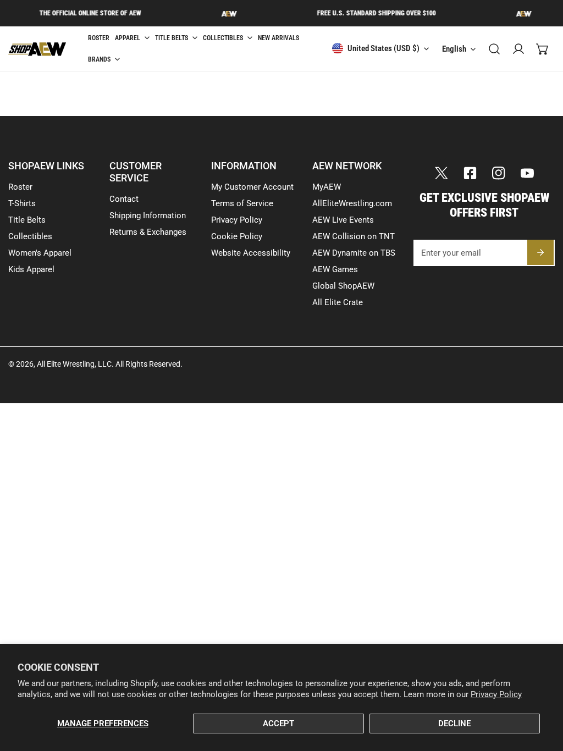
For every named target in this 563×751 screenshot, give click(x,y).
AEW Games (335, 269)
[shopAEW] (52, 49)
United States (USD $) (383, 48)
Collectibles (30, 236)
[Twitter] (441, 173)
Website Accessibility (250, 253)
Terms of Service (242, 203)
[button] (543, 49)
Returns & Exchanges (147, 232)
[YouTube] (527, 173)
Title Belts (27, 220)
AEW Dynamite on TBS (353, 253)
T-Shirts (22, 203)
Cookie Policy (236, 236)
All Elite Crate (337, 302)
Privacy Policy (496, 694)
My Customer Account (252, 187)
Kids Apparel (31, 269)
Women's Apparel (39, 253)
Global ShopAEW (343, 286)
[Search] (494, 49)
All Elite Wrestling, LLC (74, 364)
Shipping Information (147, 215)
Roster (20, 187)
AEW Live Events (343, 220)
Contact (124, 199)
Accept (278, 723)
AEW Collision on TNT (353, 236)
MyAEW (326, 187)
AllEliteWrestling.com (352, 203)
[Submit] (540, 252)
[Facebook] (470, 173)
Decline (454, 723)
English (454, 49)
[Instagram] (498, 173)
